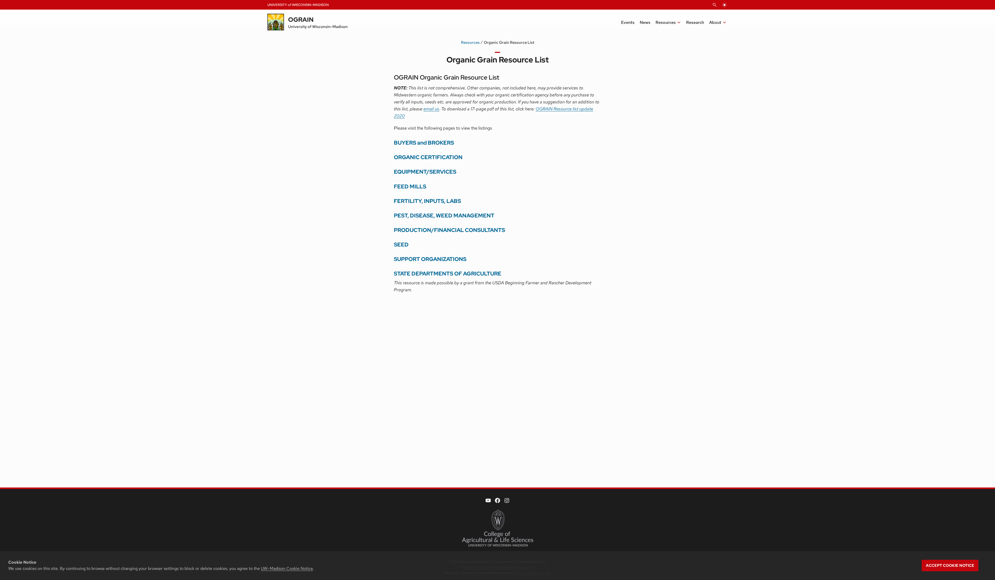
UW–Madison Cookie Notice (287, 568)
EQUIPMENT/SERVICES (425, 171)
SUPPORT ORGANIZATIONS (430, 259)
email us (431, 109)
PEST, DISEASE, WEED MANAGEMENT (444, 215)
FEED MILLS (410, 186)
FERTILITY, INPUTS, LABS (427, 200)
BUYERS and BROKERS (424, 142)
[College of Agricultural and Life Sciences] (497, 528)
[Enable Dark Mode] (724, 5)
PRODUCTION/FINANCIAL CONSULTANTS (449, 230)
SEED (401, 244)
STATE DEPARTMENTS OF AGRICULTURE (447, 273)
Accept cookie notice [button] (950, 565)
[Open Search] (714, 5)
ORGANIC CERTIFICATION (428, 157)
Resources (470, 42)
